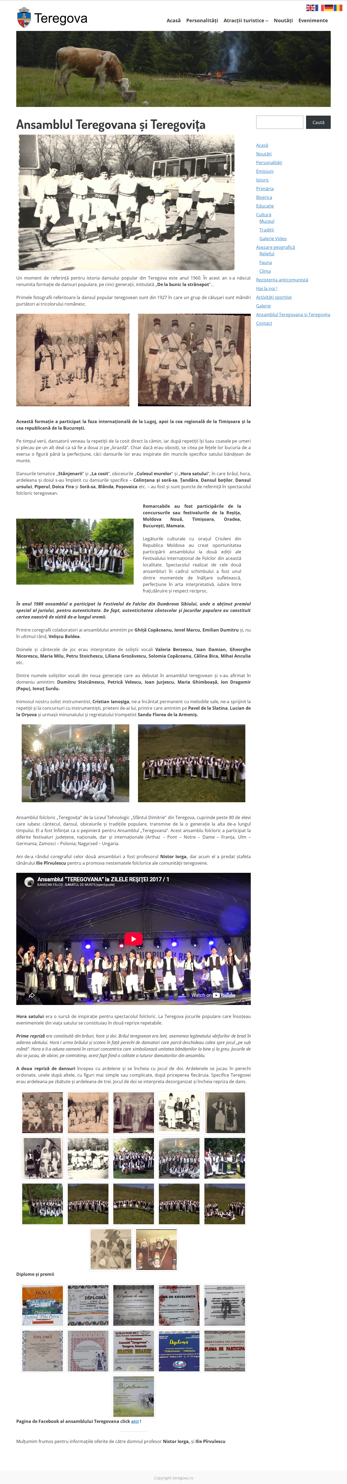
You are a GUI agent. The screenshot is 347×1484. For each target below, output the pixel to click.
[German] (329, 7)
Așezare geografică (275, 247)
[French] (319, 7)
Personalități (202, 20)
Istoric (262, 180)
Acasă (174, 20)
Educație (265, 206)
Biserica (264, 197)
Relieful (266, 254)
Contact (264, 323)
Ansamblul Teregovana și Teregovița (293, 315)
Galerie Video (273, 239)
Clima (265, 271)
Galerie (263, 306)
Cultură (263, 215)
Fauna (265, 262)
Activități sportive (274, 297)
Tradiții (266, 230)
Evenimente (313, 20)
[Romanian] (338, 7)
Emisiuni (265, 171)
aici (135, 1421)
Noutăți (283, 20)
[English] (310, 7)
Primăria (265, 189)
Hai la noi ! (266, 288)
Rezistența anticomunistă (282, 280)
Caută (318, 122)
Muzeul (266, 221)
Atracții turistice (244, 20)
